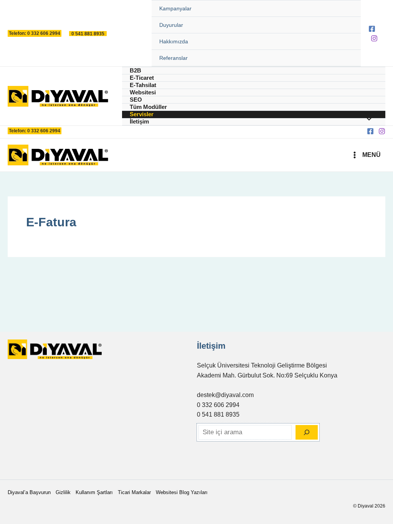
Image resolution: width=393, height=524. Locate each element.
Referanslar (173, 58)
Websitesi (143, 92)
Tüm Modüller (148, 107)
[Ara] (307, 432)
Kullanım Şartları (94, 492)
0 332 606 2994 (218, 405)
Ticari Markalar (134, 492)
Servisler (142, 114)
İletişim (139, 121)
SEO (136, 99)
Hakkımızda (173, 41)
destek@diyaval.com (225, 395)
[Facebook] (371, 28)
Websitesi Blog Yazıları (182, 492)
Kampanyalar (175, 8)
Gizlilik (63, 492)
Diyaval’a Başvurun (29, 492)
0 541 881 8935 (218, 414)
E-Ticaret (142, 77)
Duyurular (171, 25)
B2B (135, 70)
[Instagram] (374, 38)
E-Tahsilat (143, 85)
